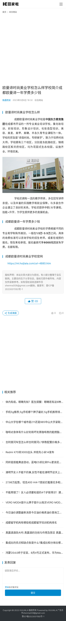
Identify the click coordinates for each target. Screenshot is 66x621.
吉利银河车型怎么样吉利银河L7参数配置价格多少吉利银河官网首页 (34, 442)
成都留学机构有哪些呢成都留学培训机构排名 (31, 522)
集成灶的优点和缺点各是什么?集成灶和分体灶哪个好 (34, 542)
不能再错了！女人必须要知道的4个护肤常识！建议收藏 (34, 492)
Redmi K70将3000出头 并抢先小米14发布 (29, 452)
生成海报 (12, 313)
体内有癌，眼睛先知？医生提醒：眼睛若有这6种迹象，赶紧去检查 (34, 401)
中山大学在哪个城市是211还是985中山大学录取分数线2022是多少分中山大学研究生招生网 (34, 422)
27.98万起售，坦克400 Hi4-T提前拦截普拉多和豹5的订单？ (34, 482)
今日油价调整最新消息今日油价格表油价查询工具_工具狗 (34, 512)
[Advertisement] (33, 49)
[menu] (61, 4)
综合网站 (39, 100)
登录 (7, 587)
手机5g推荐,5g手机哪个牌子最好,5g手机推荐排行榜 (34, 412)
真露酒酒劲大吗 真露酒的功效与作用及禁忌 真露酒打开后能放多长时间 (34, 532)
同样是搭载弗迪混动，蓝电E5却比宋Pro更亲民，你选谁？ (34, 462)
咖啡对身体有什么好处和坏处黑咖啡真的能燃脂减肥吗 (34, 432)
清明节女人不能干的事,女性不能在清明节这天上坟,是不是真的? (34, 472)
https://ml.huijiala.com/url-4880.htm (29, 263)
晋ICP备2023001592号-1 (33, 616)
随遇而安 (6, 100)
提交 (33, 592)
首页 (4, 12)
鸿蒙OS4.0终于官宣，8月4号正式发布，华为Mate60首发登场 (34, 552)
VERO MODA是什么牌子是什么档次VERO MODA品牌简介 (34, 502)
